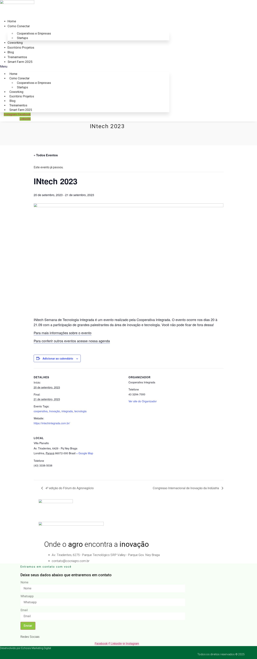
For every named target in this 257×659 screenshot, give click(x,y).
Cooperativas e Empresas (34, 33)
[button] (84, 66)
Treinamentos (17, 57)
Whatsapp (27, 596)
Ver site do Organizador (142, 401)
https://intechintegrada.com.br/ (52, 423)
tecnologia (80, 411)
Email (24, 610)
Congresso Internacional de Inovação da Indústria (186, 488)
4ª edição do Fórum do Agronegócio (69, 488)
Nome (24, 582)
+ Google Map (84, 453)
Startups (22, 38)
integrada (67, 411)
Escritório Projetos (21, 47)
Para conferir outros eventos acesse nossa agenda (72, 340)
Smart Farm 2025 (20, 62)
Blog (11, 52)
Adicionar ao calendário (58, 358)
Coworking (15, 42)
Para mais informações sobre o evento (62, 332)
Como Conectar (19, 26)
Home (12, 21)
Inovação (54, 411)
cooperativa (41, 411)
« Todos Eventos (46, 155)
